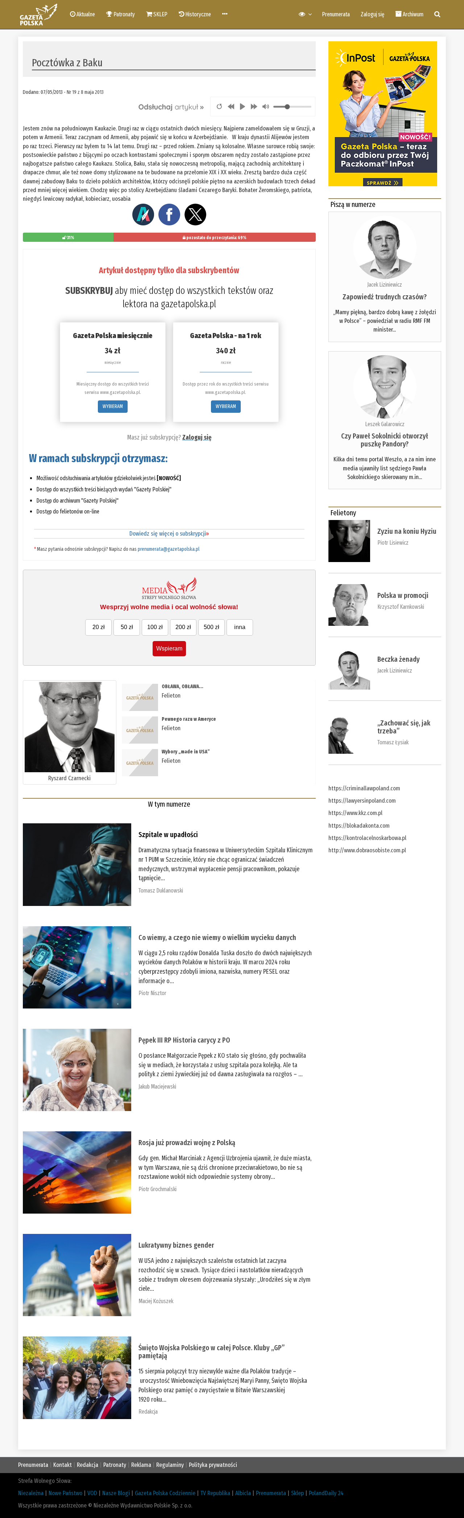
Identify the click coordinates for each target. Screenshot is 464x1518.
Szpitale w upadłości (168, 834)
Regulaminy (170, 1465)
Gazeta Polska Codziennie (165, 1493)
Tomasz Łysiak (393, 742)
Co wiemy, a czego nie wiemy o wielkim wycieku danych (217, 937)
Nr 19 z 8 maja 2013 (85, 92)
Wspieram (169, 648)
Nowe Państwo (65, 1493)
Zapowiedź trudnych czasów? (385, 296)
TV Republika (215, 1493)
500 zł (211, 627)
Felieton (171, 695)
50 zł (127, 627)
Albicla (243, 1493)
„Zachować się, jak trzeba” (403, 727)
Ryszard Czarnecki (69, 778)
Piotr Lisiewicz (393, 542)
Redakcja (148, 1411)
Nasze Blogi (116, 1493)
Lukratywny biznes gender (176, 1245)
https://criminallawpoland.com (364, 788)
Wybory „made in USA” (186, 752)
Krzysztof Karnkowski (400, 606)
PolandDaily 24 (326, 1493)
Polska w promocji (402, 595)
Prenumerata (336, 14)
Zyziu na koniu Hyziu (406, 531)
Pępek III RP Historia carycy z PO (184, 1040)
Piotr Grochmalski (157, 1189)
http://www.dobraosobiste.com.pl (367, 850)
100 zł (155, 627)
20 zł (98, 627)
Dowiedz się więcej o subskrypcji (169, 533)
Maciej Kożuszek (155, 1301)
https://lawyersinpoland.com (362, 800)
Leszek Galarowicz (385, 424)
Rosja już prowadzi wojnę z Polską (186, 1142)
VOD (92, 1493)
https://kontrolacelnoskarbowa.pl (367, 838)
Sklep (297, 1493)
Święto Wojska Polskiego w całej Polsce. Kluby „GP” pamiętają (211, 1351)
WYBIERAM (113, 406)
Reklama (141, 1465)
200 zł (183, 627)
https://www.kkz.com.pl (355, 813)
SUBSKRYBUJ (89, 290)
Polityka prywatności (213, 1465)
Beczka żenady (398, 659)
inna (239, 627)
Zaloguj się (372, 14)
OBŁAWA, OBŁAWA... (183, 686)
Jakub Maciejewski (157, 1086)
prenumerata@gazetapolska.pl (168, 549)
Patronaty (114, 1465)
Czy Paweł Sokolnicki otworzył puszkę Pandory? (384, 440)
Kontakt (62, 1465)
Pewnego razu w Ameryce (189, 719)
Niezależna (31, 1493)
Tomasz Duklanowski (160, 890)
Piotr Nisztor (152, 993)
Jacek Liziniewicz (384, 284)
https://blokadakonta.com (359, 825)
